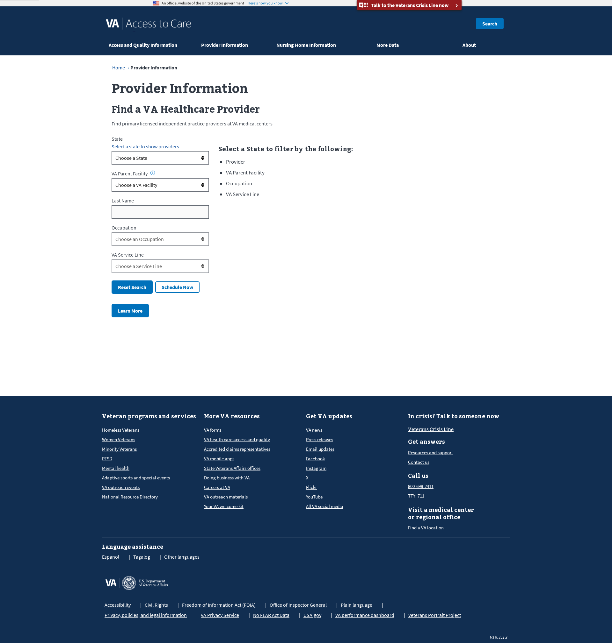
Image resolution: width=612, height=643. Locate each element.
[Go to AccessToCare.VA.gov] (136, 582)
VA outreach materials (226, 497)
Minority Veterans (119, 449)
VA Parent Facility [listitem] (245, 172)
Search (489, 23)
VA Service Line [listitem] (242, 194)
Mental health (115, 468)
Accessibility (118, 605)
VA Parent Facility (130, 173)
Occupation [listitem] (239, 183)
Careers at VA (217, 487)
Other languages (182, 557)
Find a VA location (426, 528)
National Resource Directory (130, 497)
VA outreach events (121, 487)
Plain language (356, 605)
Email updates (320, 449)
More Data (387, 45)
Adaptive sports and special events (136, 478)
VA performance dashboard (364, 615)
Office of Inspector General (298, 605)
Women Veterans (118, 439)
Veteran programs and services (149, 416)
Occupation (124, 227)
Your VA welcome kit (224, 506)
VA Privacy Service (220, 615)
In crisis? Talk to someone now (453, 416)
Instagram (316, 468)
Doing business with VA (227, 478)
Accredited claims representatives (237, 449)
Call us (418, 475)
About (469, 45)
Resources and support (430, 452)
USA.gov (312, 615)
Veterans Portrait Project (434, 615)
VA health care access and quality (237, 439)
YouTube (314, 497)
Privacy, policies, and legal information (146, 615)
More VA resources (232, 416)
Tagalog (141, 557)
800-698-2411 (420, 486)
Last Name (123, 200)
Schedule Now (177, 287)
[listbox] (160, 158)
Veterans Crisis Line (431, 429)
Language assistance (132, 546)
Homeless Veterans (120, 430)
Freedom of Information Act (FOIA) (219, 605)
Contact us (418, 462)
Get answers (426, 441)
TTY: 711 (416, 496)
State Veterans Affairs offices (232, 468)
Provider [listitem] (235, 161)
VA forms (212, 430)
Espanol (110, 557)
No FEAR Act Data (271, 615)
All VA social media (324, 506)
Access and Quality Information (143, 45)
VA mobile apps (219, 459)
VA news (314, 430)
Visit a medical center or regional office (441, 513)
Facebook (315, 459)
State (117, 139)
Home (118, 67)
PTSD (107, 459)
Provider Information (224, 45)
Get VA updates (329, 416)
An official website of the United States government (203, 3)
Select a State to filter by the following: (285, 149)
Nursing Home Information (306, 45)
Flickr (311, 487)
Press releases (319, 439)
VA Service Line (128, 254)
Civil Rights (156, 605)
